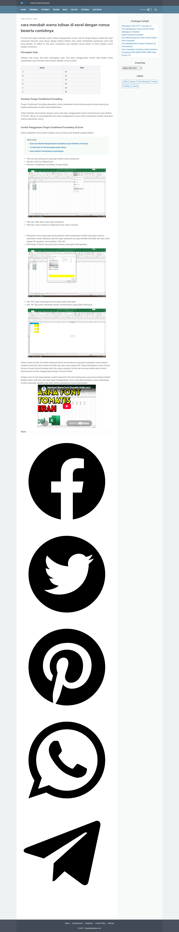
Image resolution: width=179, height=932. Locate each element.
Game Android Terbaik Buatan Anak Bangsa (46, 151)
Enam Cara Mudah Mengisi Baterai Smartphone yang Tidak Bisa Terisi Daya (59, 144)
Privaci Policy (100, 923)
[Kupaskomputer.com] (26, 3)
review (154, 82)
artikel (125, 82)
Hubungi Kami (77, 923)
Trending (126, 86)
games (133, 82)
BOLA (65, 10)
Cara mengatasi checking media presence (139, 49)
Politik (74, 10)
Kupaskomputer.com (93, 928)
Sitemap (111, 923)
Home (23, 10)
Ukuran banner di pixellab (132, 35)
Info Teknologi (143, 82)
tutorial (135, 86)
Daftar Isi (97, 10)
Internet (45, 10)
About (67, 923)
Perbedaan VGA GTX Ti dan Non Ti (137, 26)
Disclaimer (89, 923)
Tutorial (85, 10)
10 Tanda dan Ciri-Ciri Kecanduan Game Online (48, 147)
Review (56, 10)
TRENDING (33, 10)
